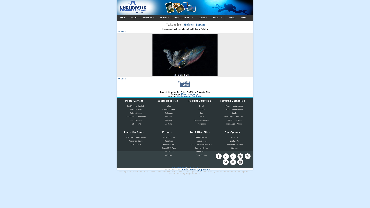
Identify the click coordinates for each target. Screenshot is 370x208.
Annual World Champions (136, 117)
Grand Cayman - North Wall (201, 144)
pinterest (240, 156)
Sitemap (234, 148)
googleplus (233, 156)
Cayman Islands (168, 110)
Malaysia (168, 120)
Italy (201, 113)
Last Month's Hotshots (136, 106)
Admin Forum (168, 152)
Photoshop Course (136, 141)
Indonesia (201, 110)
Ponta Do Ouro (201, 155)
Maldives (168, 117)
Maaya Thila (201, 141)
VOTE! (186, 85)
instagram (240, 162)
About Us (234, 137)
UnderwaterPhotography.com (195, 169)
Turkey (199, 96)
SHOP (243, 18)
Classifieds (168, 141)
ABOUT (216, 18)
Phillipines (201, 124)
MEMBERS (148, 18)
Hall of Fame (136, 124)
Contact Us (234, 141)
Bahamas (169, 113)
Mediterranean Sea (186, 96)
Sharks (234, 113)
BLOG (134, 18)
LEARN (163, 18)
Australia (168, 124)
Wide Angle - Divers (234, 120)
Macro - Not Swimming (234, 106)
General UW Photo (168, 148)
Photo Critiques (169, 137)
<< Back (122, 31)
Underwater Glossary (234, 144)
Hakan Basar (195, 24)
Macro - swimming (190, 94)
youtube (233, 162)
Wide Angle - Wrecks (234, 124)
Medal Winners (136, 120)
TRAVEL (231, 18)
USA (169, 106)
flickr (226, 156)
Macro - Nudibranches (234, 110)
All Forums (169, 155)
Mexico (201, 117)
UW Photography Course (136, 137)
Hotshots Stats (136, 110)
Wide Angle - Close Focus (234, 117)
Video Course (136, 144)
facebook (219, 156)
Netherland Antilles (201, 120)
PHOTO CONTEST (182, 18)
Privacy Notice (179, 167)
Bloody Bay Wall (201, 137)
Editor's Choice (136, 113)
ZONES (202, 18)
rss (247, 156)
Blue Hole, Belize (201, 148)
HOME (123, 18)
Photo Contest (168, 144)
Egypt (201, 106)
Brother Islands (201, 152)
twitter (226, 162)
